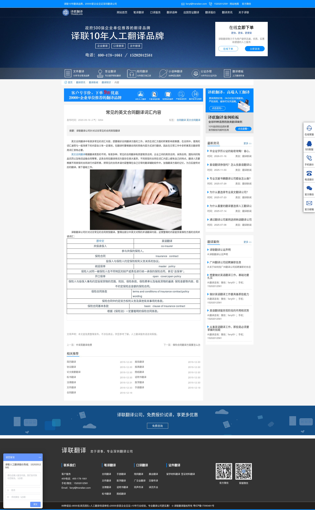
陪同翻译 (138, 473)
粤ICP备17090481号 (203, 505)
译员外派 (153, 487)
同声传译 (138, 487)
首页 (70, 82)
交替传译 (153, 480)
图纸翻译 (121, 493)
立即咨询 (255, 48)
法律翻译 (106, 487)
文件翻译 (106, 480)
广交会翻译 (140, 480)
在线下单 (228, 48)
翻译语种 (172, 12)
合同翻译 (181, 119)
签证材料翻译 (188, 473)
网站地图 (234, 3)
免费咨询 (157, 426)
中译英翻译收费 (84, 344)
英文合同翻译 (193, 119)
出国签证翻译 (191, 12)
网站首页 (122, 12)
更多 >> (248, 143)
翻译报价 (210, 12)
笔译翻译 (138, 12)
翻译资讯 (227, 12)
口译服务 (155, 12)
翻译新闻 (93, 82)
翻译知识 (106, 82)
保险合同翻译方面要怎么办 (186, 344)
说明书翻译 (122, 487)
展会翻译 (153, 473)
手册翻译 (121, 473)
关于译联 (244, 12)
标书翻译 (106, 493)
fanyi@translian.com (194, 3)
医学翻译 (121, 480)
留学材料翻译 (173, 473)
